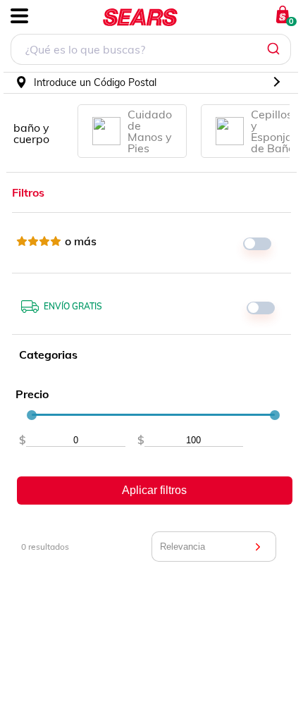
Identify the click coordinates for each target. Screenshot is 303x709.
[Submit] (275, 49)
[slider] (32, 415)
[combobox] (151, 51)
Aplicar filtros (154, 490)
